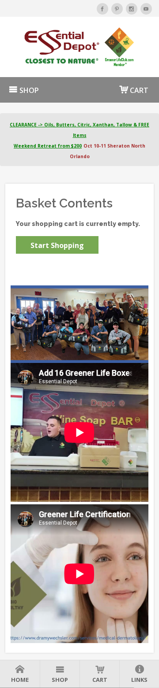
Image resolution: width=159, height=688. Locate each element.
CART (138, 90)
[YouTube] (146, 9)
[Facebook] (102, 9)
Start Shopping (57, 245)
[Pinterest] (117, 9)
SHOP (28, 90)
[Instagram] (131, 9)
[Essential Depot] (79, 47)
